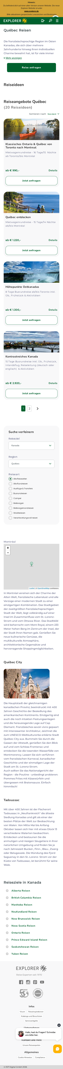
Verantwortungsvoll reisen (25, 518)
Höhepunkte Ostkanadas (22, 287)
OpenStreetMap (43, 588)
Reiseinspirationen (35, 1011)
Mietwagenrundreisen (23, 508)
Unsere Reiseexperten (31, 1045)
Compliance (40, 1057)
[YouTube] (42, 982)
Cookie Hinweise (25, 1057)
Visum (22, 1011)
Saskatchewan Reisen (25, 947)
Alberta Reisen (20, 890)
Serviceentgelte (31, 1021)
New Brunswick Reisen (25, 918)
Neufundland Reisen (24, 911)
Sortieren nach (37, 114)
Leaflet (31, 588)
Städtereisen (19, 513)
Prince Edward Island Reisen (29, 940)
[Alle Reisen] (50, 20)
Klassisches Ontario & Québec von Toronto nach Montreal (29, 145)
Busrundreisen (20, 493)
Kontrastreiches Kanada (22, 356)
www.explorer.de (31, 11)
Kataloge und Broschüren (31, 1016)
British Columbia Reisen (26, 897)
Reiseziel (14, 438)
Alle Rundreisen (20, 483)
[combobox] (53, 114)
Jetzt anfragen (31, 180)
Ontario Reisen (20, 932)
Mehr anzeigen (14, 58)
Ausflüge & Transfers (23, 488)
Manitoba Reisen (21, 904)
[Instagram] (28, 982)
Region (13, 457)
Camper (17, 498)
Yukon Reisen (19, 954)
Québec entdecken (18, 217)
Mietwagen (18, 503)
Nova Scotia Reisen (23, 925)
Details (53, 170)
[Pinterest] (35, 982)
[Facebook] (21, 982)
